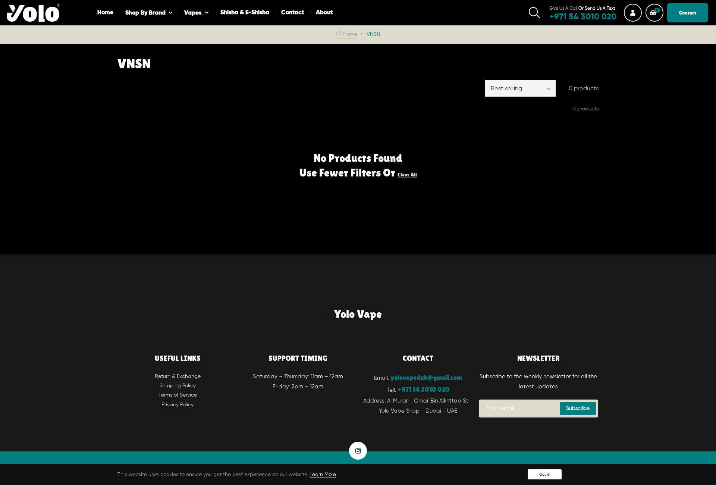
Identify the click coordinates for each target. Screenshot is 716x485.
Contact (687, 13)
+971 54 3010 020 (424, 389)
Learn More (323, 474)
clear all (407, 175)
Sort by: (470, 88)
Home (349, 34)
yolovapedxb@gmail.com (426, 377)
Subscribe (578, 408)
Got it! (544, 474)
